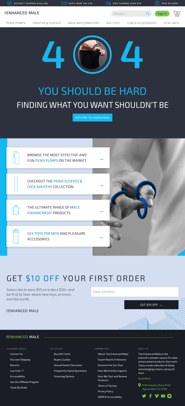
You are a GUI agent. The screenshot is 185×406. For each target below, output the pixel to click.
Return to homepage (92, 117)
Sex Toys (113, 23)
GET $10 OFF (151, 304)
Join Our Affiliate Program (24, 381)
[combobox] (131, 13)
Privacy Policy (105, 391)
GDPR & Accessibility (110, 396)
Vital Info (171, 23)
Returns (14, 365)
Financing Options (64, 376)
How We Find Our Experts (112, 370)
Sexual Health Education (68, 365)
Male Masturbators (83, 23)
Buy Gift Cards (62, 353)
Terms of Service (107, 385)
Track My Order (18, 387)
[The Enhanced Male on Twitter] (144, 397)
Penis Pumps (15, 23)
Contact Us (16, 353)
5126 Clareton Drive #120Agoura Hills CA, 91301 (156, 387)
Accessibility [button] (17, 376)
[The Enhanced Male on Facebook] (150, 397)
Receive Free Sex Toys (110, 365)
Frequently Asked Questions (70, 370)
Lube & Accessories (141, 23)
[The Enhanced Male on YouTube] (163, 397)
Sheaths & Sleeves (47, 23)
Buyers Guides (62, 359)
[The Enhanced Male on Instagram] (169, 397)
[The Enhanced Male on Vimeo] (156, 397)
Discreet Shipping (20, 359)
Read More (144, 378)
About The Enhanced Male (113, 353)
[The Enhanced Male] (22, 13)
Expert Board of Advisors (112, 359)
